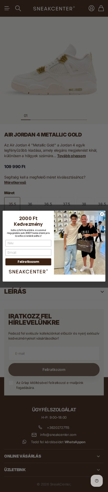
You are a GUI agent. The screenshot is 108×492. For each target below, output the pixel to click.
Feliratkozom (28, 261)
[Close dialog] (102, 214)
